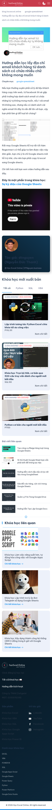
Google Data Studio (10, 794)
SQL (3, 767)
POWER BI (6, 763)
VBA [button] (40, 288)
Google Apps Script (9, 772)
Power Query (7, 781)
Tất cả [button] (7, 288)
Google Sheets (7, 776)
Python (5, 785)
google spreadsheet (25, 81)
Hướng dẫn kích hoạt (12, 686)
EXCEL (4, 754)
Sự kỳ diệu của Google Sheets (22, 184)
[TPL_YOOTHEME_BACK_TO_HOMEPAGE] (20, 3)
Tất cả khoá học (12, 679)
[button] (39, 3)
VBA (3, 758)
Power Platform (8, 790)
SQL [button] (31, 288)
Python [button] (19, 288)
